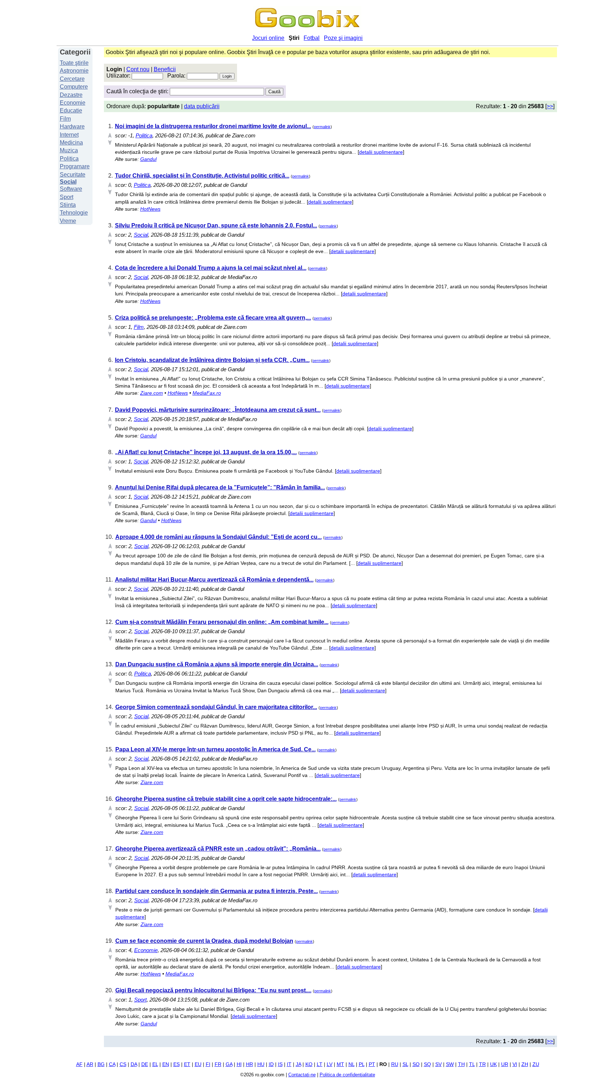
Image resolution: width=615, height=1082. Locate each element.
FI (208, 1064)
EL (155, 1064)
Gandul (148, 159)
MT (340, 1064)
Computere (74, 87)
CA (112, 1064)
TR (482, 1064)
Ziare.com (151, 393)
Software (71, 189)
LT (319, 1064)
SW (450, 1064)
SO (416, 1064)
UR (504, 1064)
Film (65, 119)
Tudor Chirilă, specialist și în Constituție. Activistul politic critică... (202, 176)
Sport (66, 197)
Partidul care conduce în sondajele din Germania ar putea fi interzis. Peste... (216, 891)
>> (550, 106)
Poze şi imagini (343, 38)
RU (394, 1064)
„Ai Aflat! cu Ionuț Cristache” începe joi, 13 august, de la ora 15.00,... (206, 452)
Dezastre (71, 95)
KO (308, 1064)
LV (329, 1064)
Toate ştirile (74, 63)
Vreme (68, 221)
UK (493, 1064)
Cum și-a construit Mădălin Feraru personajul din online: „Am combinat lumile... (221, 622)
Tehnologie (74, 213)
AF (79, 1064)
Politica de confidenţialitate (347, 1074)
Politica (69, 159)
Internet (69, 135)
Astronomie (74, 71)
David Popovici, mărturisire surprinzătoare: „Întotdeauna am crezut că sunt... (218, 410)
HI (239, 1064)
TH (461, 1064)
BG (101, 1064)
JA (298, 1064)
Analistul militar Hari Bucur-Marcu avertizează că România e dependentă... (214, 580)
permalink (322, 127)
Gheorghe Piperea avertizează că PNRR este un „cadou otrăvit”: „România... (218, 849)
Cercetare (72, 79)
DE (144, 1064)
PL (361, 1064)
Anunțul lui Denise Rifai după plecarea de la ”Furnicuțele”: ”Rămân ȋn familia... (220, 487)
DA (134, 1064)
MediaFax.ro (207, 393)
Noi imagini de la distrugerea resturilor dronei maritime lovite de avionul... (213, 126)
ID (271, 1064)
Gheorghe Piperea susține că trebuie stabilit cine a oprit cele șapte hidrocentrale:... (226, 799)
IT (289, 1064)
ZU (535, 1064)
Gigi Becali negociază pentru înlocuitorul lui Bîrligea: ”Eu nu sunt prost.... (213, 990)
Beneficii (165, 69)
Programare (75, 166)
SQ (427, 1064)
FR (218, 1064)
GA (229, 1064)
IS (280, 1064)
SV (438, 1064)
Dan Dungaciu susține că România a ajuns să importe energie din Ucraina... (216, 664)
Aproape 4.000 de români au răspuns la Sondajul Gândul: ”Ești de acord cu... (218, 537)
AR (89, 1064)
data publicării (202, 106)
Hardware (72, 127)
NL (351, 1064)
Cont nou (137, 69)
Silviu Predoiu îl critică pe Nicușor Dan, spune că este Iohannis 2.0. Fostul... (216, 225)
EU (198, 1064)
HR (249, 1064)
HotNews (150, 209)
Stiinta (68, 205)
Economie (72, 103)
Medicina (71, 143)
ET (187, 1064)
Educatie (71, 110)
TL (472, 1064)
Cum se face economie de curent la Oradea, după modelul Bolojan (204, 941)
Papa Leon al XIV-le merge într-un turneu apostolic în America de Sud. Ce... (215, 749)
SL (405, 1064)
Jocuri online (268, 38)
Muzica (69, 150)
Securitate (72, 175)
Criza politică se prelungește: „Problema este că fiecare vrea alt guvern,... (213, 318)
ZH (524, 1064)
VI (514, 1064)
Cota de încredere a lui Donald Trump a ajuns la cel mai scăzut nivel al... (210, 268)
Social (68, 182)
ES (176, 1064)
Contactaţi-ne (302, 1074)
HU (260, 1064)
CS (123, 1064)
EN (165, 1064)
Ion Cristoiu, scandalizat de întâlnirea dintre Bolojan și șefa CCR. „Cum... (212, 360)
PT (372, 1064)
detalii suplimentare (381, 152)
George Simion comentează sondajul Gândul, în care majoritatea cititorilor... (216, 707)
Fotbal (312, 38)
